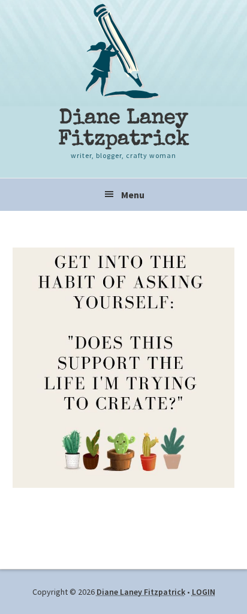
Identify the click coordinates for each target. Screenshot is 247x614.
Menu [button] (132, 195)
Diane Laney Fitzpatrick (123, 129)
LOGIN (203, 591)
